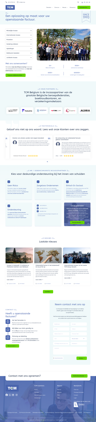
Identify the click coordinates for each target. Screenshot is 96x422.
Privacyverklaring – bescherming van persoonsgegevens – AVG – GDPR (63, 412)
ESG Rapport (87, 412)
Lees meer (47, 291)
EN (87, 2)
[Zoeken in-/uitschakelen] (78, 2)
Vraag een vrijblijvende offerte (15, 75)
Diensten (48, 7)
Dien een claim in (12, 346)
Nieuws (64, 7)
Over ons (56, 7)
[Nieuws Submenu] (67, 7)
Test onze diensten (76, 222)
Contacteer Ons (83, 7)
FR (84, 2)
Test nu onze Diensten (78, 375)
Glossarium (72, 7)
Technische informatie (25, 412)
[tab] (47, 161)
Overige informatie (12, 412)
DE (89, 2)
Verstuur (81, 358)
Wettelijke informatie (38, 412)
